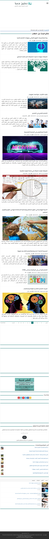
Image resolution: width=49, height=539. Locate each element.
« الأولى (46, 323)
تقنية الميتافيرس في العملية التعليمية (35, 132)
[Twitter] (26, 398)
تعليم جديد (45, 535)
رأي (28, 116)
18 (37, 323)
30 (23, 323)
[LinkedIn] (21, 398)
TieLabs (31, 537)
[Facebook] (28, 398)
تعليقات (38, 480)
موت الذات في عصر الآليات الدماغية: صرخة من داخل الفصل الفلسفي (30, 488)
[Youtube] (19, 398)
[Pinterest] (23, 398)
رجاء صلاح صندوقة (43, 291)
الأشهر (42, 480)
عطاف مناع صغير (44, 253)
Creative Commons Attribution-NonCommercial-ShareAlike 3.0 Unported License (27, 535)
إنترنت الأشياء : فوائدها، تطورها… (37, 94)
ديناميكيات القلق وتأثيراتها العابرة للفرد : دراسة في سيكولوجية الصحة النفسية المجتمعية (28, 493)
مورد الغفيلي (44, 40)
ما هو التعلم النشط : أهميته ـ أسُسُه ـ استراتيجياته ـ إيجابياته (37, 458)
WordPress (23, 537)
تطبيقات (29, 173)
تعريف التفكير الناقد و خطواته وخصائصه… (35, 288)
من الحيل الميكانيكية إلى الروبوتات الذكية (40, 462)
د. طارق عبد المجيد (43, 59)
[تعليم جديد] (23, 4)
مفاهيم (30, 97)
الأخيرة (46, 480)
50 (18, 323)
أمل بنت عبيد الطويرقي (43, 215)
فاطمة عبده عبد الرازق (43, 173)
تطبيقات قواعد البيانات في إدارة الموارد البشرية (33, 171)
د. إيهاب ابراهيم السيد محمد (41, 116)
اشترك (24, 437)
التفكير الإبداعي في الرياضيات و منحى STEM (34, 270)
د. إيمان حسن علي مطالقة (42, 272)
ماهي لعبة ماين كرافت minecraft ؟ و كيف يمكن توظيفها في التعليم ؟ (35, 454)
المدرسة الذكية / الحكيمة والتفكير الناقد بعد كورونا (32, 251)
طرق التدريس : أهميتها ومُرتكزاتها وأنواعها (40, 473)
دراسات (31, 59)
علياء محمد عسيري (43, 97)
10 (41, 323)
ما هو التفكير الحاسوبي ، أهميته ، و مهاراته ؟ (40, 469)
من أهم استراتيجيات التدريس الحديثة (41, 447)
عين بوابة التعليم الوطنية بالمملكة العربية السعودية (38, 451)
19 (34, 323)
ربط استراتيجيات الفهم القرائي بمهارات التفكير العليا (32, 38)
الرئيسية (46, 30)
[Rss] (30, 398)
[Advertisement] (24, 17)
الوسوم (33, 480)
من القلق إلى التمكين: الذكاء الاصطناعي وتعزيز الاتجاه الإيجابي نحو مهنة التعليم (29, 498)
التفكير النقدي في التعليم (39, 113)
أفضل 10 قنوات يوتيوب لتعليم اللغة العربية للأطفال (38, 465)
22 (27, 323)
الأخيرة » (13, 323)
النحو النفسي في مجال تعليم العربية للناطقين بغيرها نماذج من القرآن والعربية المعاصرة (28, 504)
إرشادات (33, 40)
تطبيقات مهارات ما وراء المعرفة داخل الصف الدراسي (32, 56)
